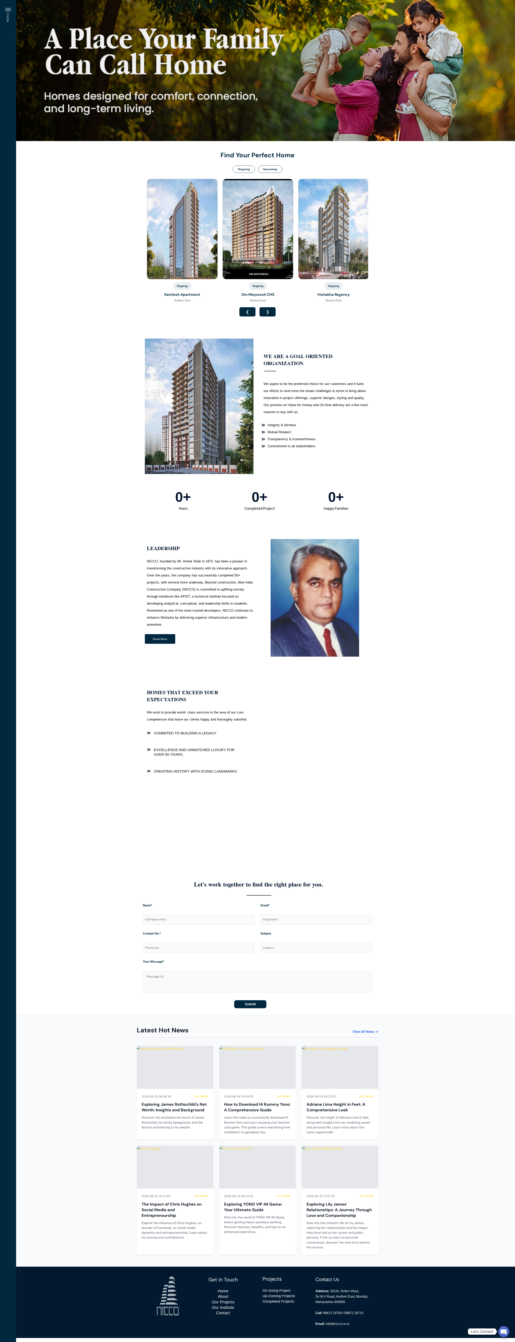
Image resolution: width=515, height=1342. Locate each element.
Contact (223, 1313)
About (223, 1296)
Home (223, 1291)
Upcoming (270, 169)
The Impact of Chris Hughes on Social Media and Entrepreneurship (172, 1210)
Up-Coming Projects (279, 1296)
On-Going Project (276, 1291)
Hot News (201, 1096)
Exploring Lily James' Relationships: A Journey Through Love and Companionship (339, 1210)
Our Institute (223, 1307)
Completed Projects (278, 1301)
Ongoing (244, 169)
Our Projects (223, 1302)
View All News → (365, 1032)
